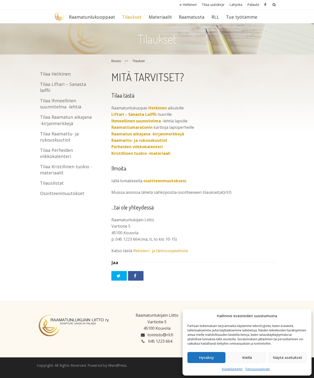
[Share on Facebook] (136, 276)
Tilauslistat (52, 183)
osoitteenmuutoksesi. (165, 180)
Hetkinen (157, 108)
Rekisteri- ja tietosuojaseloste (160, 250)
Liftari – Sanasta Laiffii (134, 114)
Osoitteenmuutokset (62, 193)
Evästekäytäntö (232, 369)
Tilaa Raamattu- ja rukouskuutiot (59, 137)
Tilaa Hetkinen (55, 74)
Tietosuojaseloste (257, 369)
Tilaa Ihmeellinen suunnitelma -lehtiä (60, 104)
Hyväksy (206, 357)
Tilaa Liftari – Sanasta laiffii (63, 87)
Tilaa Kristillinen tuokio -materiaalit (66, 170)
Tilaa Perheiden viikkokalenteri (56, 153)
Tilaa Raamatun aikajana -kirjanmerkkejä (66, 120)
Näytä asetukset (287, 357)
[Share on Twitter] (119, 276)
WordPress (117, 365)
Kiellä (247, 357)
